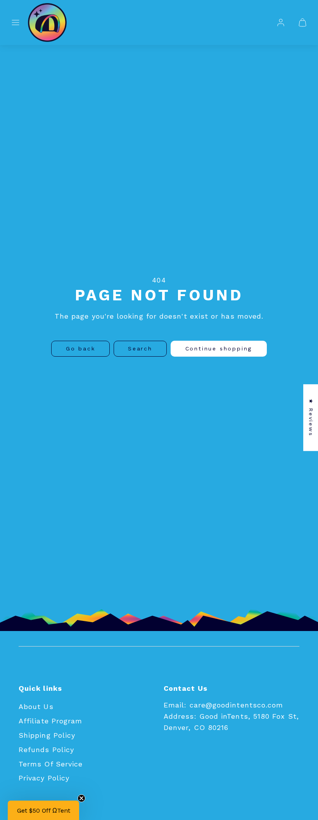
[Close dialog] (268, 358)
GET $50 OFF (155, 477)
